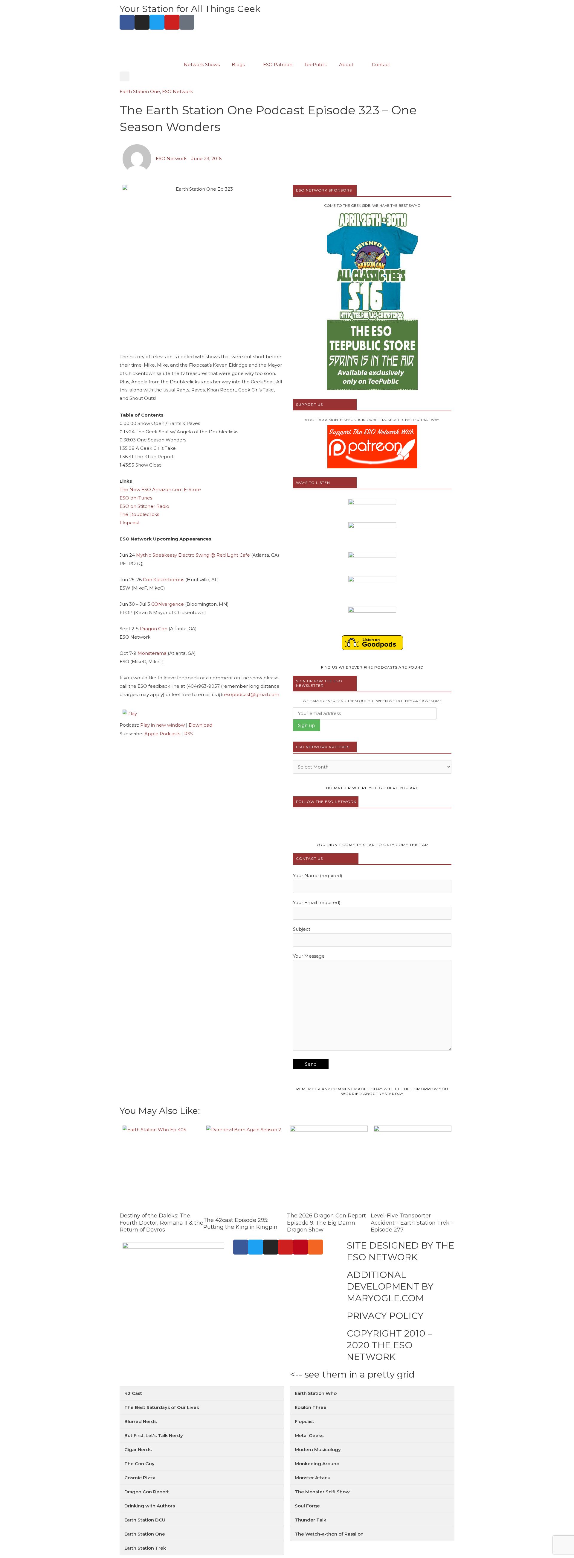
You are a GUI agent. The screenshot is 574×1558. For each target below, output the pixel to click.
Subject (301, 929)
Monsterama (152, 653)
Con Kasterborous (163, 579)
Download (200, 725)
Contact (381, 64)
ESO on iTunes (136, 498)
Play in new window (162, 725)
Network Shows (202, 64)
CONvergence (167, 604)
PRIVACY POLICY (385, 1315)
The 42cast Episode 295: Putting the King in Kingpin (240, 1223)
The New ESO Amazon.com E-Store (160, 489)
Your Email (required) (317, 902)
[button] (124, 76)
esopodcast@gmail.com (251, 694)
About (346, 64)
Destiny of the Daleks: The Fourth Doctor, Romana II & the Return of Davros (161, 1222)
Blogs (238, 64)
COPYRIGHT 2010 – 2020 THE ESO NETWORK (389, 1345)
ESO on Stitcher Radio (144, 506)
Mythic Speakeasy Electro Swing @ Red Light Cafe (193, 555)
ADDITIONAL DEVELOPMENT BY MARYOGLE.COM (390, 1286)
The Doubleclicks (139, 514)
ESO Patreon (277, 64)
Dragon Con (153, 628)
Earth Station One (140, 91)
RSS (188, 734)
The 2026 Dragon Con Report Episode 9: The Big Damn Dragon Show (326, 1222)
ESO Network (177, 91)
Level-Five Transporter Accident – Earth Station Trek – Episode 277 (412, 1222)
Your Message (309, 956)
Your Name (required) (317, 875)
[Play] (130, 713)
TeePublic (315, 64)
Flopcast (129, 523)
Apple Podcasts (162, 734)
